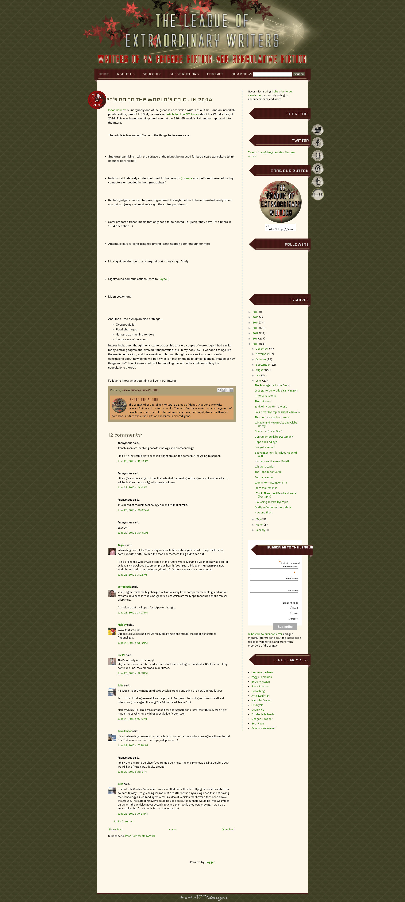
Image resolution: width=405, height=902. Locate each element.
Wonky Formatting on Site (271, 482)
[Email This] (219, 390)
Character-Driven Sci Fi (268, 431)
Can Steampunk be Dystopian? (274, 436)
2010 (255, 344)
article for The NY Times (183, 114)
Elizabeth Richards (262, 714)
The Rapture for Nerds (268, 471)
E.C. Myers (257, 705)
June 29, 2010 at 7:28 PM (133, 745)
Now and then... (264, 512)
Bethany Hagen (260, 681)
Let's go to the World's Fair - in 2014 (276, 390)
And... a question (264, 477)
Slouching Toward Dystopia (271, 502)
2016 (255, 312)
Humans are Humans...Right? (272, 461)
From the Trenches (266, 487)
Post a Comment (123, 821)
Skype (163, 279)
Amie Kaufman (260, 695)
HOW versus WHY (265, 396)
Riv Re (121, 655)
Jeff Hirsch (124, 586)
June (259, 380)
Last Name (292, 590)
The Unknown (263, 401)
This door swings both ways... (272, 417)
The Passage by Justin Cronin (272, 385)
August (260, 369)
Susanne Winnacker (263, 728)
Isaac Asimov (117, 110)
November (262, 353)
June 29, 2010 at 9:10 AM (132, 487)
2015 (255, 317)
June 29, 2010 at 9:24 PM (133, 813)
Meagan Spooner (261, 718)
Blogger (210, 862)
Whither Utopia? (265, 466)
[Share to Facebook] (231, 390)
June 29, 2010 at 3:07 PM (133, 612)
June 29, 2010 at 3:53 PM (133, 673)
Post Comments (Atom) (140, 836)
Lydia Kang (258, 691)
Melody (122, 624)
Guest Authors (184, 74)
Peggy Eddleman (261, 677)
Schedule (152, 74)
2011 (255, 338)
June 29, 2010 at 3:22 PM (133, 642)
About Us (126, 74)
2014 (255, 322)
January (260, 530)
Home (104, 74)
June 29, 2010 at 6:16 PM (132, 718)
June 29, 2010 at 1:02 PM (132, 574)
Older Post (228, 829)
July (258, 375)
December (262, 348)
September (263, 364)
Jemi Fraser (125, 731)
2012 (255, 333)
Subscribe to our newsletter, (265, 634)
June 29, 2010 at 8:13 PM (132, 771)
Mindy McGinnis (260, 700)
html (295, 608)
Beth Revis (258, 723)
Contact (215, 74)
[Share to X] (227, 390)
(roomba (186, 178)
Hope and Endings (266, 442)
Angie (121, 545)
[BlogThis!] (223, 390)
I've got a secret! (265, 447)
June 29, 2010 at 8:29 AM (133, 461)
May (258, 519)
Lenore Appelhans (262, 672)
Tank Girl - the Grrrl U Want (271, 406)
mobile (294, 618)
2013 (255, 328)
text (296, 613)
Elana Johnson (260, 686)
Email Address (290, 566)
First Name (292, 578)
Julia (125, 390)
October (261, 359)
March (259, 524)
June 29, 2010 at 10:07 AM (133, 510)
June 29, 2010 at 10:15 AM (133, 532)
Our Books (241, 74)
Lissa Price (257, 709)
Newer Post (116, 829)
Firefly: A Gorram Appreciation (273, 507)
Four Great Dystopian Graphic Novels (277, 412)
